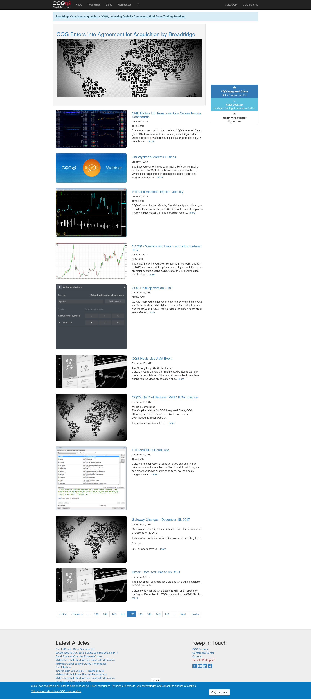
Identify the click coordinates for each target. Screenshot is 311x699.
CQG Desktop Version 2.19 (151, 287)
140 (115, 614)
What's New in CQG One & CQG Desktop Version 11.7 (87, 653)
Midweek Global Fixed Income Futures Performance (85, 660)
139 (106, 614)
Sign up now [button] (234, 119)
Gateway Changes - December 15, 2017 (161, 519)
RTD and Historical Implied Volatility (157, 191)
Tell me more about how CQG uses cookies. (56, 691)
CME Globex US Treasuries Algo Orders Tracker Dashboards (166, 115)
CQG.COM (231, 4)
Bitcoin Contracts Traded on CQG (156, 572)
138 (97, 614)
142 (132, 614)
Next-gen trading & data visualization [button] (234, 106)
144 (150, 614)
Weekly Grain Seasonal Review (73, 681)
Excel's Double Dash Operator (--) (75, 649)
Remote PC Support (203, 660)
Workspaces (125, 4)
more (151, 141)
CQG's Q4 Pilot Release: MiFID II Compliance (165, 397)
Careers (197, 656)
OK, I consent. (219, 692)
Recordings (93, 4)
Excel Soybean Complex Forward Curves (79, 656)
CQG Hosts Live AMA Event (152, 358)
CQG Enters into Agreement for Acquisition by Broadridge (126, 34)
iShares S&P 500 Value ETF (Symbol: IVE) (80, 671)
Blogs (109, 4)
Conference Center (203, 653)
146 (168, 614)
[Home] (63, 4)
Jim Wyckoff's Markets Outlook (154, 156)
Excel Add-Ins (63, 667)
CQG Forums (250, 4)
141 (124, 614)
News (79, 4)
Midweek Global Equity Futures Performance (81, 663)
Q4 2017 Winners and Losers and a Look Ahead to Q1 (166, 248)
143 (141, 614)
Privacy (155, 679)
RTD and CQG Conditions (150, 449)
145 (159, 614)
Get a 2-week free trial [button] (234, 93)
